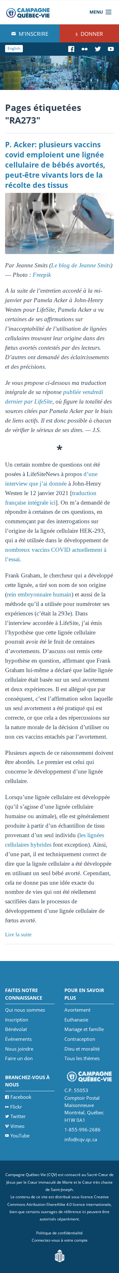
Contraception (79, 1039)
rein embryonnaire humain (39, 594)
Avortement (77, 1010)
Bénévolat (16, 1029)
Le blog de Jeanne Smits (80, 265)
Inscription (16, 1019)
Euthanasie (76, 1019)
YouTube (20, 1135)
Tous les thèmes (82, 1058)
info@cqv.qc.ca (80, 1139)
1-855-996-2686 (82, 1129)
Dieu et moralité (82, 1049)
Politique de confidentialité (59, 1233)
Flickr (16, 1107)
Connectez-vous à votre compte (60, 1240)
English (14, 48)
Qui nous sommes (25, 1010)
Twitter (18, 1116)
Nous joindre (19, 1049)
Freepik (42, 274)
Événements (18, 1039)
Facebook (20, 1097)
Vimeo (17, 1126)
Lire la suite (18, 935)
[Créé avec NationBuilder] (59, 1255)
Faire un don (19, 1058)
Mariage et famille (84, 1029)
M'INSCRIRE (32, 33)
